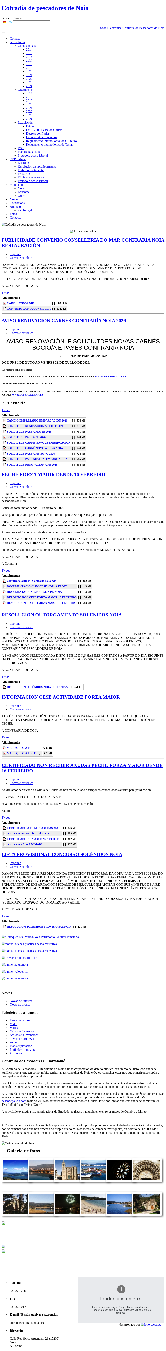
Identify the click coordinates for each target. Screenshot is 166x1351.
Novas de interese (21, 1001)
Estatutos (31, 126)
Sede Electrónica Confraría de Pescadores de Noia (132, 28)
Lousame (24, 192)
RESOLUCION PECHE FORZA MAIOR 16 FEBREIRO (42, 602)
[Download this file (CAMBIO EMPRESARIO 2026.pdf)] (5, 420)
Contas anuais (27, 46)
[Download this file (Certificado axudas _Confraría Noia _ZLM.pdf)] (5, 844)
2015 (29, 53)
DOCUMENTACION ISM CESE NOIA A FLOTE (37, 586)
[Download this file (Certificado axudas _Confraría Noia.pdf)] (5, 581)
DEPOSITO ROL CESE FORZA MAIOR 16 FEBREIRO (42, 597)
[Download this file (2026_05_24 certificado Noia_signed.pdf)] (5, 828)
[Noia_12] (95, 1214)
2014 (29, 49)
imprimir (15, 254)
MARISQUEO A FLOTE (22, 753)
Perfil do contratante (31, 170)
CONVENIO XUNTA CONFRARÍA (29, 308)
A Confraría (17, 42)
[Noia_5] (69, 1214)
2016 (29, 56)
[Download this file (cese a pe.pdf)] (5, 591)
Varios (14, 1027)
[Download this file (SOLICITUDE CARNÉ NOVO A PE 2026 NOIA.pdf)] (5, 448)
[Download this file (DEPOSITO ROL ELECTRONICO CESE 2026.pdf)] (5, 597)
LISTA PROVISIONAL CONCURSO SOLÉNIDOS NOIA (62, 854)
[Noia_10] (43, 1180)
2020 (29, 71)
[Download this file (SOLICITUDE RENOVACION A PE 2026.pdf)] (5, 464)
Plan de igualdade (29, 151)
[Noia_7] (69, 1180)
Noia (21, 188)
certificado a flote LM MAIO (24, 844)
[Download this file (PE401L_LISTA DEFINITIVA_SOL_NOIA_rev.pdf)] (5, 687)
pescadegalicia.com (14, 1101)
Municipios (17, 184)
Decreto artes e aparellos (41, 137)
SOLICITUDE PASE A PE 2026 (26, 437)
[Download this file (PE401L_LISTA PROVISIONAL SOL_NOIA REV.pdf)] (5, 926)
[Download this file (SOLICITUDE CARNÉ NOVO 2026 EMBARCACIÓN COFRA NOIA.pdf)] (5, 442)
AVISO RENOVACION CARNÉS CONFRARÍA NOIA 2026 (64, 320)
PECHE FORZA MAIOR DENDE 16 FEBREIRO (53, 474)
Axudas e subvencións (24, 1035)
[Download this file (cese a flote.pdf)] (5, 586)
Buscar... (7, 18)
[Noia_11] (43, 1214)
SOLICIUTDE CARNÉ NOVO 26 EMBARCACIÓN (38, 442)
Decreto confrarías (37, 133)
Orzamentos (25, 89)
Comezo (15, 38)
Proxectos (24, 173)
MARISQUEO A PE (19, 747)
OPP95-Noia (18, 159)
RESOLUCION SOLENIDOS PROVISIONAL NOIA (39, 926)
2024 (29, 86)
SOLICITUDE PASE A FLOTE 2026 (29, 431)
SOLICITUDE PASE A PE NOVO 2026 (31, 453)
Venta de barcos (20, 1020)
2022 (29, 78)
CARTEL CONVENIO (20, 303)
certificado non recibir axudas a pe (28, 833)
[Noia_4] (147, 1214)
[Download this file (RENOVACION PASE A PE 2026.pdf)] (5, 437)
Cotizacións (17, 203)
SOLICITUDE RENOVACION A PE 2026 (32, 464)
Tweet (6, 292)
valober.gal (25, 210)
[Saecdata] (151, 1324)
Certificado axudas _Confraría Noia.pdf (31, 581)
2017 (29, 60)
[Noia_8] (17, 1214)
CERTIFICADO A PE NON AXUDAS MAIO (34, 828)
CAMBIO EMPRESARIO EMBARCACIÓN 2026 (37, 420)
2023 (29, 82)
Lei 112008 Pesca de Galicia (44, 130)
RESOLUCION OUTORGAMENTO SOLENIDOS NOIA (62, 614)
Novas (14, 199)
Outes (21, 195)
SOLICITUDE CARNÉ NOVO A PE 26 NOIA (35, 448)
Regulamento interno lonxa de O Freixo (51, 141)
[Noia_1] (121, 1214)
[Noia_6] (147, 1180)
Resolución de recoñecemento (37, 166)
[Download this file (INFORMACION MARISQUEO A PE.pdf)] (5, 747)
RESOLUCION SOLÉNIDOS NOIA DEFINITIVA (37, 687)
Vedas (13, 1024)
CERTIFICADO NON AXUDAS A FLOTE (33, 839)
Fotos (13, 214)
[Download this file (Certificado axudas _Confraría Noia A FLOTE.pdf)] (5, 839)
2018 (29, 64)
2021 (29, 75)
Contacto (15, 217)
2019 (29, 67)
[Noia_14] (121, 1180)
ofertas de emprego (22, 1038)
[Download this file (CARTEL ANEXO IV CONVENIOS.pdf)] (5, 303)
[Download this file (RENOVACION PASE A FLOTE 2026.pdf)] (5, 431)
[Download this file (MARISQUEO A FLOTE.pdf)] (5, 753)
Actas (13, 1042)
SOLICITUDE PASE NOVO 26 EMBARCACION (37, 459)
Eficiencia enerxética (31, 177)
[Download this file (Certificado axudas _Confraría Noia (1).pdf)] (5, 833)
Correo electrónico (21, 257)
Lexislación (25, 122)
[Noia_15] (17, 1180)
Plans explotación (21, 1046)
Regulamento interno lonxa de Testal (49, 144)
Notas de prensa (20, 1004)
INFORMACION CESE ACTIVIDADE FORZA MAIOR (61, 697)
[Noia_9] (95, 1180)
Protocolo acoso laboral (33, 155)
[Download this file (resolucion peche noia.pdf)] (5, 602)
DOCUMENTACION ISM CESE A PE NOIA (34, 591)
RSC (21, 148)
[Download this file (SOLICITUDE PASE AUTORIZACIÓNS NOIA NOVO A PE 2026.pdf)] (5, 453)
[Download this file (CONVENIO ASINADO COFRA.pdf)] (5, 308)
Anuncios (16, 206)
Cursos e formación (22, 1031)
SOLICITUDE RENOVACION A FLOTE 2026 (35, 426)
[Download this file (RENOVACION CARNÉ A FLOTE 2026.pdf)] (5, 426)
